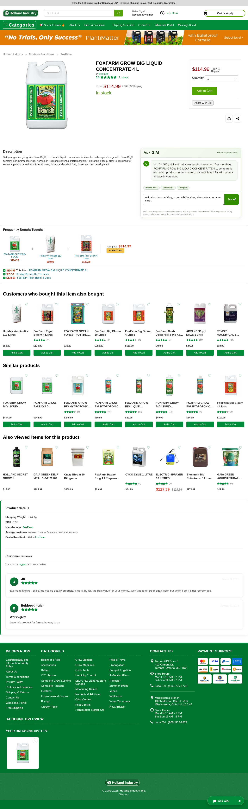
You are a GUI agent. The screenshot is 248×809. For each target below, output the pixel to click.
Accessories (48, 664)
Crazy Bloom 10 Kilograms (74, 476)
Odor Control (83, 699)
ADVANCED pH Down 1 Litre (196, 333)
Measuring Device (86, 689)
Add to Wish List (203, 103)
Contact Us (144, 25)
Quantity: (197, 77)
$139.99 (10, 278)
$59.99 (10, 274)
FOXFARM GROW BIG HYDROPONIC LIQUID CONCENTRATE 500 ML (199, 404)
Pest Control (82, 704)
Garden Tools (49, 706)
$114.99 (10, 270)
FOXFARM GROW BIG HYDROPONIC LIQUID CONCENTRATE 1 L (107, 404)
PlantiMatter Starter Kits (89, 709)
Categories (21, 25)
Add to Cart (204, 90)
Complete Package (52, 685)
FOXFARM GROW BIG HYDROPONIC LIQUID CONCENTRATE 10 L (77, 404)
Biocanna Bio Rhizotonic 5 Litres (199, 476)
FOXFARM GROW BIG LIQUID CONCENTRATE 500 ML (138, 404)
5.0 (97, 77)
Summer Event (118, 685)
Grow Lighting (83, 659)
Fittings (45, 701)
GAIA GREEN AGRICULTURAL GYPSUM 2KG (228, 476)
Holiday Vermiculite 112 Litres (32, 274)
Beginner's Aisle (50, 659)
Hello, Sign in (142, 13)
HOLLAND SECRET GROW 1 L (15, 476)
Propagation (116, 664)
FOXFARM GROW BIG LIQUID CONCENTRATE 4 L (58, 270)
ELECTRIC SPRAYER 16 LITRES (169, 476)
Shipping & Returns (123, 25)
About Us (74, 25)
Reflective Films (119, 675)
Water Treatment (119, 701)
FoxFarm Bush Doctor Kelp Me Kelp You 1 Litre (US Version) (169, 333)
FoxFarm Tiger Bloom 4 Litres (34, 278)
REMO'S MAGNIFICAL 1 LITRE (226, 333)
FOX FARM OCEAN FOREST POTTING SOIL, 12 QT (76, 333)
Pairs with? (168, 188)
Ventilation (115, 696)
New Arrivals (117, 706)
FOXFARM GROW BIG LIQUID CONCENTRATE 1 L (168, 404)
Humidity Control (85, 675)
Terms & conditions (94, 25)
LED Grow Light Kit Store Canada (90, 682)
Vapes (113, 690)
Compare (183, 188)
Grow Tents (82, 670)
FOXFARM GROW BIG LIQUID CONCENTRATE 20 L (16, 404)
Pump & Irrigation (120, 670)
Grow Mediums (84, 664)
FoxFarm (103, 74)
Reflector (115, 680)
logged (22, 564)
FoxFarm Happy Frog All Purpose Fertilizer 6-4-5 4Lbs (108, 476)
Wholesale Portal (164, 25)
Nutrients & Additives (88, 694)
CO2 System (49, 675)
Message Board (187, 25)
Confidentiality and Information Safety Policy (17, 663)
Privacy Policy (14, 681)
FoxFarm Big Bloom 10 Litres (108, 333)
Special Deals (52, 25)
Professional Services (19, 687)
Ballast (45, 670)
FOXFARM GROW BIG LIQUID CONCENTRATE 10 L (47, 404)
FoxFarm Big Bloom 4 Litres (138, 333)
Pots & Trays (117, 659)
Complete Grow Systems (56, 680)
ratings (123, 77)
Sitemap (124, 794)
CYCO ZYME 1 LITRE (138, 474)
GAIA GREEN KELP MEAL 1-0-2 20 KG (46, 476)
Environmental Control (54, 696)
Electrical (46, 690)
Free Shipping (14, 707)
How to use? (151, 188)
